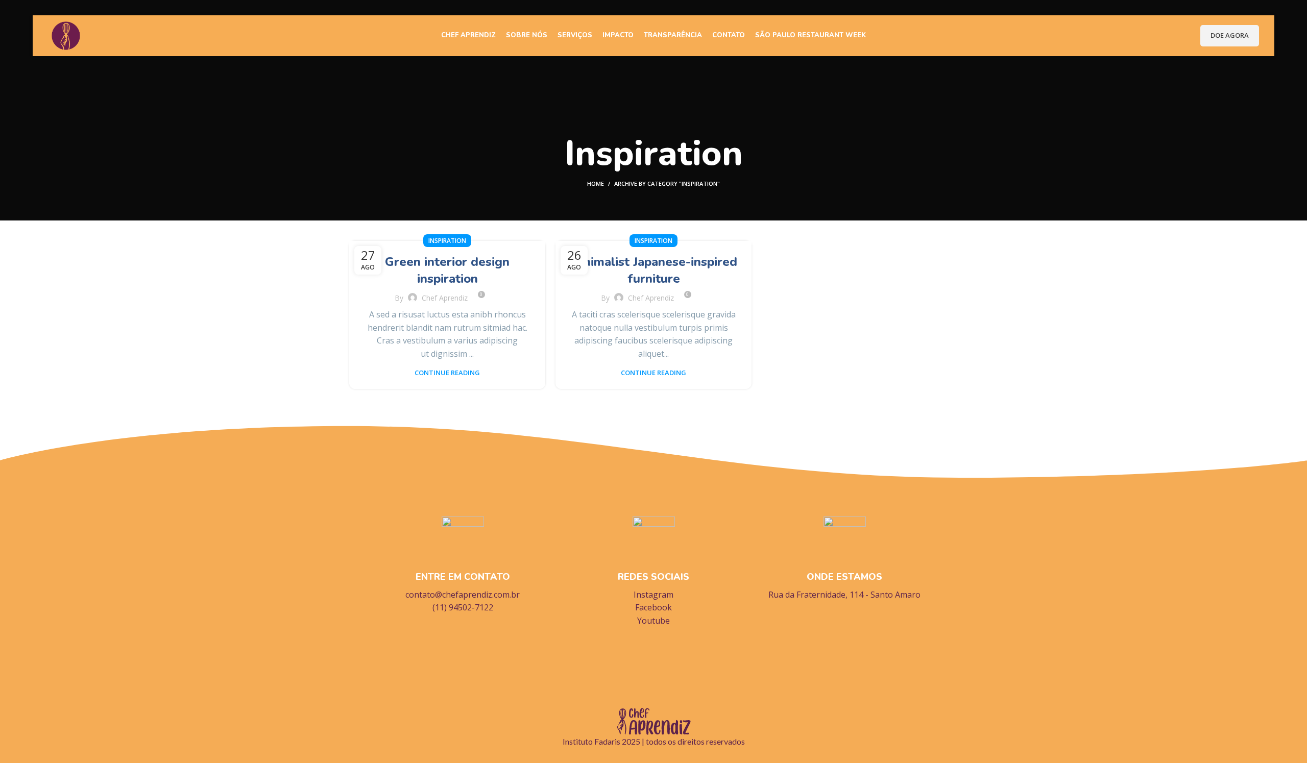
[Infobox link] (462, 565)
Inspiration (447, 240)
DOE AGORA (1230, 35)
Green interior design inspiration (447, 270)
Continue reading (447, 373)
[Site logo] (66, 34)
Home (595, 183)
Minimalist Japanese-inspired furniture (653, 270)
